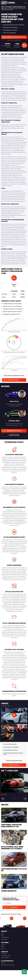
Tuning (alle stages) (6, 955)
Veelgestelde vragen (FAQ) (7, 964)
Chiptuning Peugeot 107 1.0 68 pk (14, 870)
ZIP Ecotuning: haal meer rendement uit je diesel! (12, 847)
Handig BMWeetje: (9, 891)
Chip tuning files (5, 957)
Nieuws (3, 948)
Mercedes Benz (5, 937)
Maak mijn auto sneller (14, 431)
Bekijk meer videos (5, 705)
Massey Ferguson (18, 6)
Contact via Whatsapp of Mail (14, 760)
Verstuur (14, 907)
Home (2, 6)
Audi (2, 933)
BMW (2, 935)
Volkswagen (4, 939)
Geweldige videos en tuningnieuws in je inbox (10, 898)
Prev (3, 798)
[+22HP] (20, 926)
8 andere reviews (14, 435)
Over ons (3, 944)
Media (2, 946)
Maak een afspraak (14, 380)
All (6, 8)
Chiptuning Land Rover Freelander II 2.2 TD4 (11, 825)
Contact (3, 962)
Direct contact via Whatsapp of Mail (14, 37)
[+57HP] (7, 926)
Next (25, 798)
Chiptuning (8, 6)
